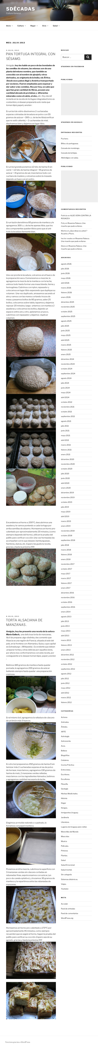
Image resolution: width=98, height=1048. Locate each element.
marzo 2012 (66, 697)
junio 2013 (65, 626)
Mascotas (65, 836)
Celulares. (65, 760)
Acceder (64, 904)
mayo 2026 (65, 278)
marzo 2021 (66, 445)
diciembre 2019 (67, 492)
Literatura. (65, 822)
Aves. (63, 746)
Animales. (65, 722)
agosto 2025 (66, 321)
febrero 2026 (66, 292)
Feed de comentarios (69, 913)
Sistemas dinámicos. (69, 879)
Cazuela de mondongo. (70, 148)
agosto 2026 (66, 264)
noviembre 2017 (67, 564)
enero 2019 (65, 526)
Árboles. (64, 727)
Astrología (65, 736)
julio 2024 (65, 383)
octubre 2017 (66, 569)
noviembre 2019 (68, 497)
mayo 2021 (65, 435)
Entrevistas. (66, 770)
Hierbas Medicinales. (69, 793)
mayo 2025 (65, 335)
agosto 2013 (66, 616)
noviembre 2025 (68, 307)
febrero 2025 (66, 350)
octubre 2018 (66, 535)
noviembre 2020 (68, 464)
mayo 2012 (65, 688)
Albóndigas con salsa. (69, 158)
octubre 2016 (66, 602)
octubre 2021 (66, 412)
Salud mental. (66, 870)
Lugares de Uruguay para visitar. (74, 827)
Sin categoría (66, 874)
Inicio (8, 26)
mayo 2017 (65, 573)
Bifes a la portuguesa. (69, 143)
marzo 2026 (66, 288)
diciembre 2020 (67, 459)
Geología (64, 789)
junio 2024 (65, 388)
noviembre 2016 (68, 597)
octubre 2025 (66, 311)
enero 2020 (66, 488)
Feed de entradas (68, 909)
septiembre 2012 (68, 669)
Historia (64, 798)
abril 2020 (65, 483)
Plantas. (64, 855)
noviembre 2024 (68, 364)
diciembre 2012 (67, 655)
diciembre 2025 (67, 302)
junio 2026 (65, 273)
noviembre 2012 (67, 659)
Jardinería (65, 817)
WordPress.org (67, 918)
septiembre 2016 (68, 607)
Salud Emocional (68, 865)
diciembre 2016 (67, 593)
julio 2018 (65, 545)
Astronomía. (66, 741)
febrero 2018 (66, 554)
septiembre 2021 (68, 416)
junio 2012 (65, 683)
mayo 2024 (65, 392)
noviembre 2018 (68, 531)
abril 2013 (65, 635)
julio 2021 (65, 426)
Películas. (65, 846)
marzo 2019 (66, 521)
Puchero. (64, 139)
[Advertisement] (79, 99)
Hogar (63, 803)
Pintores (64, 851)
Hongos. (64, 808)
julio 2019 (65, 507)
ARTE (63, 732)
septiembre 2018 (68, 540)
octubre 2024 (66, 369)
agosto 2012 (66, 674)
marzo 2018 (66, 550)
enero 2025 (66, 354)
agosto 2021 (66, 421)
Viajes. (63, 884)
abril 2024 (65, 397)
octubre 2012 (66, 664)
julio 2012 (65, 678)
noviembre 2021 (67, 407)
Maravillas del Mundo (69, 832)
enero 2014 (65, 612)
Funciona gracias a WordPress (17, 1042)
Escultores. (65, 779)
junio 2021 (65, 430)
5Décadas (20, 9)
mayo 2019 (65, 512)
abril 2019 (65, 516)
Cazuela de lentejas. (69, 153)
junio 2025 (65, 330)
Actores (64, 717)
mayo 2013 (65, 631)
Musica (64, 841)
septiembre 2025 (68, 316)
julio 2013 (65, 621)
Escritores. (65, 774)
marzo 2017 (66, 578)
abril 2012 (65, 693)
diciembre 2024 (67, 359)
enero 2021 (65, 454)
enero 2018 (65, 559)
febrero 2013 (66, 645)
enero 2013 (65, 650)
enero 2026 (66, 297)
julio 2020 (65, 473)
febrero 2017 (66, 583)
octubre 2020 (66, 469)
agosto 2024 (66, 378)
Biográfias (65, 755)
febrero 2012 (66, 702)
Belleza (64, 751)
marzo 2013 (66, 640)
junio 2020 (65, 478)
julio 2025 (65, 326)
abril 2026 (65, 283)
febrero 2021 (66, 450)
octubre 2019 (66, 502)
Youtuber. (65, 889)
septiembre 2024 (68, 373)
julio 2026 (65, 269)
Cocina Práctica (67, 765)
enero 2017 (65, 588)
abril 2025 (65, 340)
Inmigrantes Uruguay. (69, 812)
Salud (63, 860)
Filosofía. (64, 784)
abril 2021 (65, 440)
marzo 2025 (66, 345)
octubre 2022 (66, 402)
